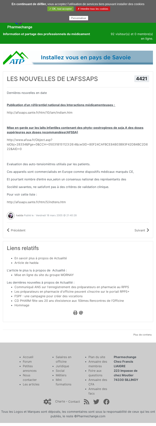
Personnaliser (78, 18)
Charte (60, 401)
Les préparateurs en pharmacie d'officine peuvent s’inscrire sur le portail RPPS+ (72, 291)
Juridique (62, 366)
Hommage (21, 305)
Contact (74, 401)
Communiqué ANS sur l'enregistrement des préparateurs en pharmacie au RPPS (71, 287)
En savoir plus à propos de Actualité (40, 258)
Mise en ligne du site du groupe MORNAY (44, 275)
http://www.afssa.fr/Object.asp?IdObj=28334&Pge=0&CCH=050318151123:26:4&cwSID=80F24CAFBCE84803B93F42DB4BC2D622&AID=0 (77, 144)
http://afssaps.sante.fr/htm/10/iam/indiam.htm (39, 112)
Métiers (61, 375)
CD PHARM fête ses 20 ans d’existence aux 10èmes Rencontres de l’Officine (69, 301)
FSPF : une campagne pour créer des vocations (48, 296)
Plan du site (96, 357)
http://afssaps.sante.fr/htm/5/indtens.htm (36, 202)
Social (60, 371)
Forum (27, 361)
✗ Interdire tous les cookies (93, 8)
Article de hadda (26, 263)
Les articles (31, 384)
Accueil (28, 357)
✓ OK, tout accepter (60, 8)
